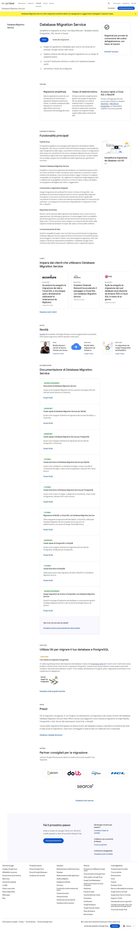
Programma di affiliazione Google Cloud (94, 869)
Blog (3, 898)
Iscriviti (42, 334)
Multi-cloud (5, 879)
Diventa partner (116, 875)
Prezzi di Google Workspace (38, 872)
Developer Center (116, 885)
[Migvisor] (96, 773)
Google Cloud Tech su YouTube (121, 895)
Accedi (133, 3)
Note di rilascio (88, 914)
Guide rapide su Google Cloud (93, 877)
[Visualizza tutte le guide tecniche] (52, 691)
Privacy (21, 922)
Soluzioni (31, 3)
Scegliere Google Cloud (9, 869)
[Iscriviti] (115, 926)
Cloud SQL (104, 104)
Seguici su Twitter (116, 898)
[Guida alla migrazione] (61, 39)
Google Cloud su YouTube (119, 892)
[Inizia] (44, 39)
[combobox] (129, 926)
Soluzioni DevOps (62, 896)
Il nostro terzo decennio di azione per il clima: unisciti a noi (102, 922)
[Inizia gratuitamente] (53, 840)
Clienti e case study (8, 888)
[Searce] (85, 786)
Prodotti (38, 3)
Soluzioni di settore (63, 893)
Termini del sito (30, 922)
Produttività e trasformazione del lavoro (67, 889)
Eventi (113, 879)
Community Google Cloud (119, 909)
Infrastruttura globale (9, 882)
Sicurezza (60, 885)
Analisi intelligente (62, 879)
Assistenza (125, 3)
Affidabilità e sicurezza (9, 872)
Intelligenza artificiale (63, 882)
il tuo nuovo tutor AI (98, 664)
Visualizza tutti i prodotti (103, 854)
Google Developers (90, 904)
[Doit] (74, 773)
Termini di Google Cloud (44, 922)
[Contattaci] (111, 8)
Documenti (116, 3)
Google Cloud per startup (92, 908)
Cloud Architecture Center (92, 895)
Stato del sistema (89, 911)
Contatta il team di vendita (119, 869)
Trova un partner (100, 845)
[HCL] (118, 773)
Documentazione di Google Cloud (94, 874)
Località (4, 885)
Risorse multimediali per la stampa (122, 888)
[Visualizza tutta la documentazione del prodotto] (61, 628)
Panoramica (22, 3)
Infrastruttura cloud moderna (11, 875)
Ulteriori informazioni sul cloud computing (93, 884)
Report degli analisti (8, 892)
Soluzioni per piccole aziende (66, 900)
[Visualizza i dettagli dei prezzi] (51, 735)
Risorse (51, 3)
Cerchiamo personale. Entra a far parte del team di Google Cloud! (121, 905)
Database (60, 872)
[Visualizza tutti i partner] (84, 800)
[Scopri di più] (48, 397)
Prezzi (45, 3)
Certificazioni (88, 901)
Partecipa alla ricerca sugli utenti (121, 901)
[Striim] (52, 773)
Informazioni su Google (9, 922)
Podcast (113, 882)
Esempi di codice (89, 892)
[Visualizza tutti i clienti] (48, 312)
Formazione (87, 898)
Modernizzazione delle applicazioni (68, 875)
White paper (6, 895)
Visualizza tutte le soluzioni (65, 903)
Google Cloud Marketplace (92, 880)
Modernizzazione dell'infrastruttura (68, 869)
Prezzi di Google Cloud (36, 869)
